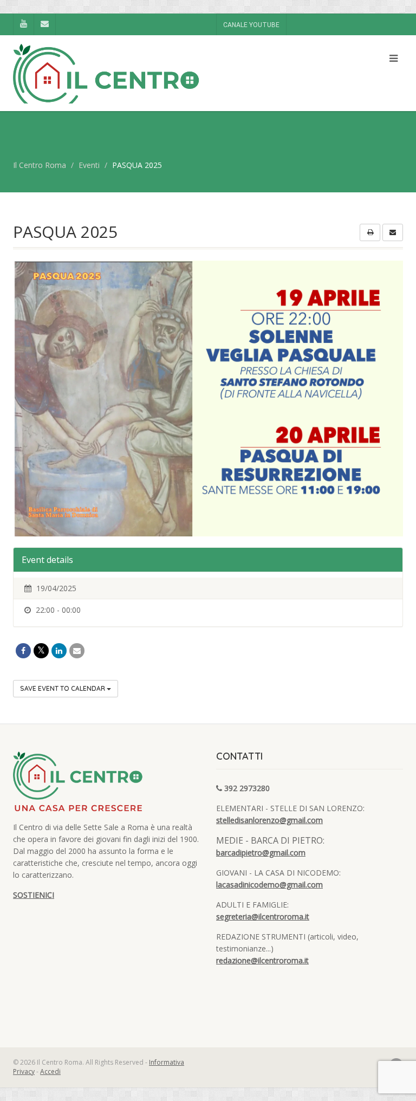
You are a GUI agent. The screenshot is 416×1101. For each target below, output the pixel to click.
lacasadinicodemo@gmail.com (269, 884)
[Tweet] (41, 650)
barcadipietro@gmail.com (261, 852)
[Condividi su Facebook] (23, 650)
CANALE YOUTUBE (251, 25)
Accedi (50, 1071)
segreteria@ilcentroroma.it (262, 916)
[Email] (76, 650)
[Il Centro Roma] (106, 88)
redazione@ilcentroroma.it (262, 960)
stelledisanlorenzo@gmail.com (269, 820)
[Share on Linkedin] (59, 650)
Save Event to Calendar (63, 688)
